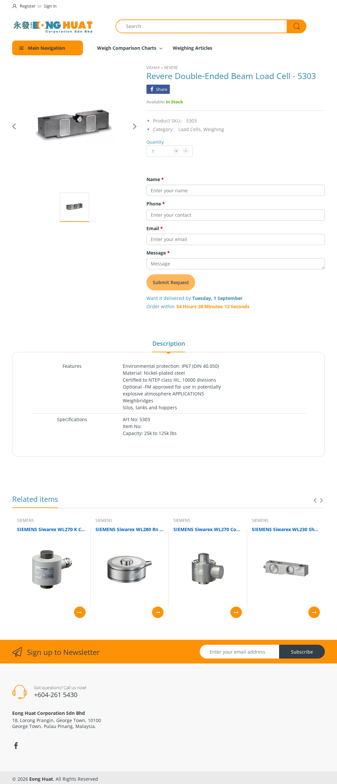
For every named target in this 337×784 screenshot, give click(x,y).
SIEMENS (25, 520)
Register (28, 6)
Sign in (50, 6)
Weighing (213, 129)
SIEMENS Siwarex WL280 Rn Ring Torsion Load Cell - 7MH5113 (129, 529)
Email (154, 228)
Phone (155, 204)
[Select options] (80, 612)
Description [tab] (168, 343)
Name (155, 179)
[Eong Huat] (53, 26)
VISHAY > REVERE (162, 67)
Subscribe (302, 652)
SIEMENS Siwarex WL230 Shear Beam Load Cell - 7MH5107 (286, 529)
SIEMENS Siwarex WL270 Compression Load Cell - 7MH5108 (207, 529)
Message (158, 253)
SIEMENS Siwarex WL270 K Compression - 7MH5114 (51, 529)
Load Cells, (190, 129)
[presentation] (315, 500)
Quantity (155, 142)
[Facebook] (15, 746)
